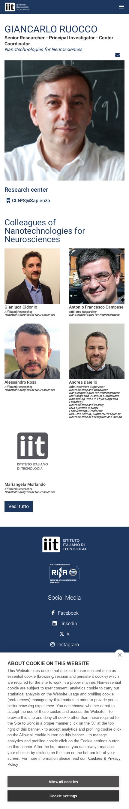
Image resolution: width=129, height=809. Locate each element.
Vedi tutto (18, 506)
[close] (119, 654)
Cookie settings (63, 796)
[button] (117, 55)
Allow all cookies (63, 782)
